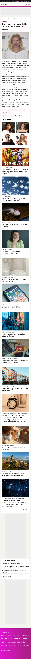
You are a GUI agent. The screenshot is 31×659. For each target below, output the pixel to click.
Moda (13, 1)
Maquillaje (4, 638)
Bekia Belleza (5, 18)
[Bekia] (3, 1)
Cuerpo (14, 635)
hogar (18, 642)
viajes (24, 642)
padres (20, 641)
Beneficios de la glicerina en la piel (11, 563)
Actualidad (9, 1)
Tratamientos (25, 635)
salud (8, 642)
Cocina (21, 1)
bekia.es (3, 641)
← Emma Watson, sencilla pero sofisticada (13, 110)
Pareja (29, 1)
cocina (16, 641)
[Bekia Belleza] (5, 4)
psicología (13, 642)
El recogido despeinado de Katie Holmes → (13, 115)
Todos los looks (7, 113)
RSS (2, 648)
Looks (9, 18)
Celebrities (17, 638)
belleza (12, 641)
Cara (18, 635)
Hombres (10, 638)
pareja (25, 641)
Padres (25, 1)
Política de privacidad (13, 645)
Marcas (3, 635)
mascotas (3, 642)
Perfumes (24, 638)
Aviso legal (4, 645)
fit (21, 642)
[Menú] (29, 4)
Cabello (9, 635)
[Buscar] (26, 4)
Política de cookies (24, 645)
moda (7, 641)
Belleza (17, 1)
